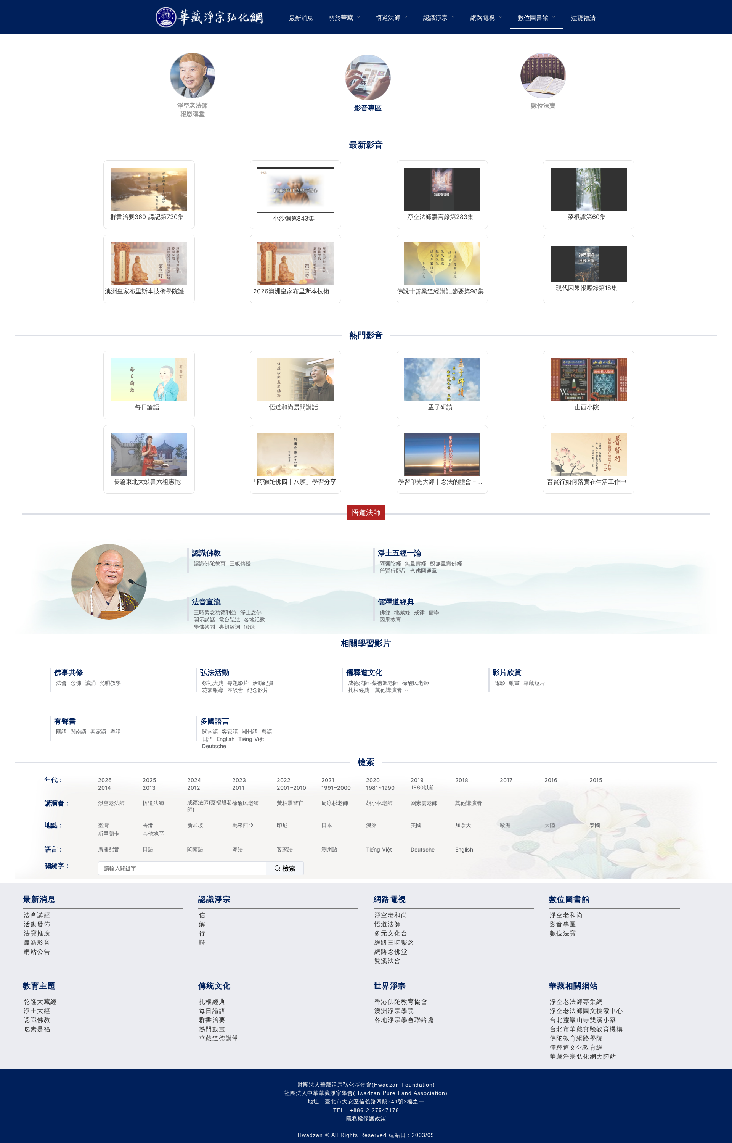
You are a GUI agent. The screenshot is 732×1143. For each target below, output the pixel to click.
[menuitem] (301, 17)
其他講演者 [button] (388, 690)
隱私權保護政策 (366, 1119)
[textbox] (182, 868)
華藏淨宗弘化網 (211, 17)
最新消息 (301, 18)
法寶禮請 (583, 18)
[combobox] (201, 868)
